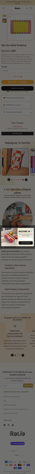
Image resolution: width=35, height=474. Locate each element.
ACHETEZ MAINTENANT (25, 243)
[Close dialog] (32, 229)
